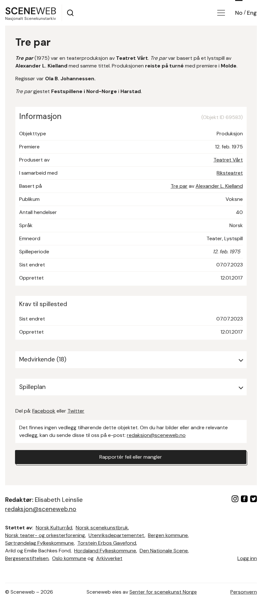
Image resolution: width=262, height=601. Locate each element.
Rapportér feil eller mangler (130, 457)
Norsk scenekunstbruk (102, 527)
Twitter (75, 410)
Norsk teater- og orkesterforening (45, 535)
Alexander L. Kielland (219, 186)
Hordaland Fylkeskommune (105, 550)
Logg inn (247, 558)
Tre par (179, 186)
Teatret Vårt (228, 159)
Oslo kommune (69, 558)
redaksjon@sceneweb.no (156, 435)
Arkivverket (109, 558)
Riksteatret (230, 173)
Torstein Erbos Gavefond (106, 543)
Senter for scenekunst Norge (163, 592)
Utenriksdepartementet (116, 535)
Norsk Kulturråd (54, 527)
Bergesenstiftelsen (27, 558)
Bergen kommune (168, 535)
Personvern (243, 592)
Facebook (43, 410)
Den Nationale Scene (164, 550)
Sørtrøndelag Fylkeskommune (39, 543)
